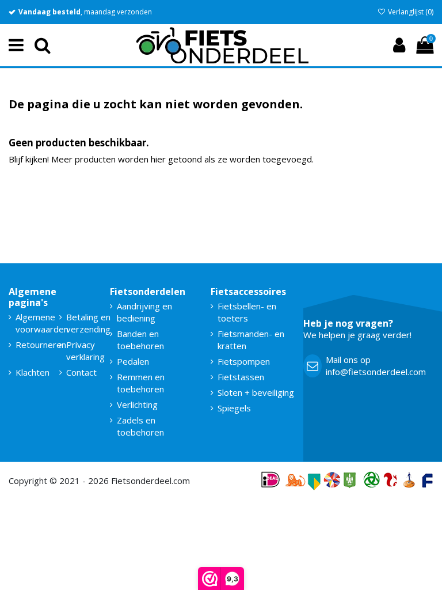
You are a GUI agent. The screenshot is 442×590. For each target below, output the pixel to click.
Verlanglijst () (409, 12)
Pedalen (133, 361)
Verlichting (137, 404)
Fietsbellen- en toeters (247, 312)
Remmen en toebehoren (141, 383)
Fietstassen (241, 377)
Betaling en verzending (88, 323)
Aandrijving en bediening (144, 312)
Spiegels (234, 408)
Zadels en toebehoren (140, 426)
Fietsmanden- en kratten (251, 339)
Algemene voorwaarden (42, 323)
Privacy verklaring (85, 350)
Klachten (32, 372)
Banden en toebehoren (140, 339)
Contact (81, 372)
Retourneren (41, 344)
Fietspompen (244, 361)
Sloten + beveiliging (256, 392)
